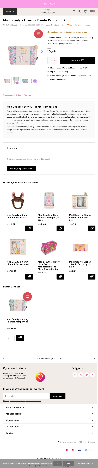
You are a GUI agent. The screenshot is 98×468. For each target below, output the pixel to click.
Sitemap (91, 442)
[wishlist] (85, 11)
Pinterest (92, 374)
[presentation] (40, 51)
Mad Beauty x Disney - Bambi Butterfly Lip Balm (80, 264)
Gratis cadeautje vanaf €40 (50, 358)
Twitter (86, 374)
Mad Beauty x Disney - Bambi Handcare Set (80, 217)
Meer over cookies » (85, 463)
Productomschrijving (12, 95)
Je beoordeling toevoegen (54, 25)
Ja (57, 463)
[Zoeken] (74, 11)
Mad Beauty (13, 25)
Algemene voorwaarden (67, 442)
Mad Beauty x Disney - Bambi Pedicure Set (18, 263)
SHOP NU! (29, 228)
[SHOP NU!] (20, 338)
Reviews (27, 95)
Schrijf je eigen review (20, 168)
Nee (68, 463)
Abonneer (57, 396)
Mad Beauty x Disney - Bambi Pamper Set (17, 320)
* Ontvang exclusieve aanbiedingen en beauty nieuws (22, 401)
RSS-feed (82, 442)
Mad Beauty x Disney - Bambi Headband (17, 216)
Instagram (80, 374)
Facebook (74, 374)
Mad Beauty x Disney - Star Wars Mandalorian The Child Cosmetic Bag (49, 265)
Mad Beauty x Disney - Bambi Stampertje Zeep (49, 217)
